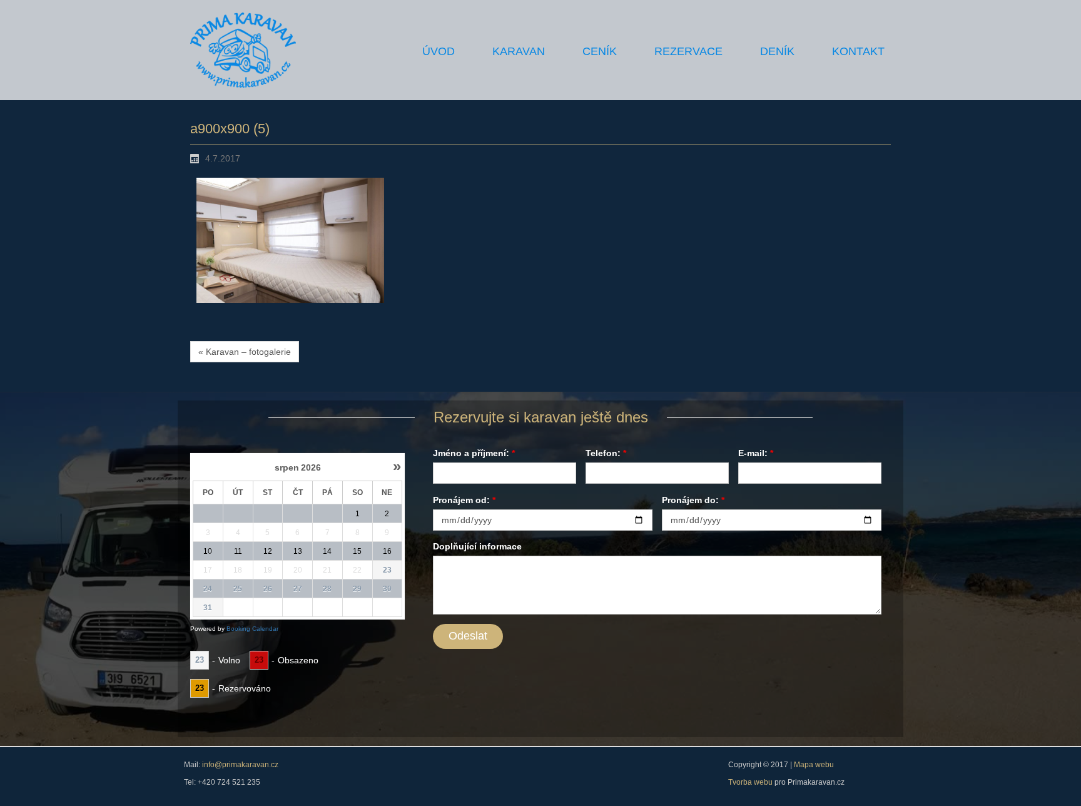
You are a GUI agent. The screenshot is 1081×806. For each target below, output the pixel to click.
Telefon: (606, 453)
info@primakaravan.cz (239, 764)
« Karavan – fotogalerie (244, 352)
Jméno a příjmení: (474, 453)
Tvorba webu (751, 782)
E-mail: (755, 453)
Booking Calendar (252, 628)
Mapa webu (814, 764)
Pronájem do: (693, 500)
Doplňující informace (477, 546)
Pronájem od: (464, 500)
